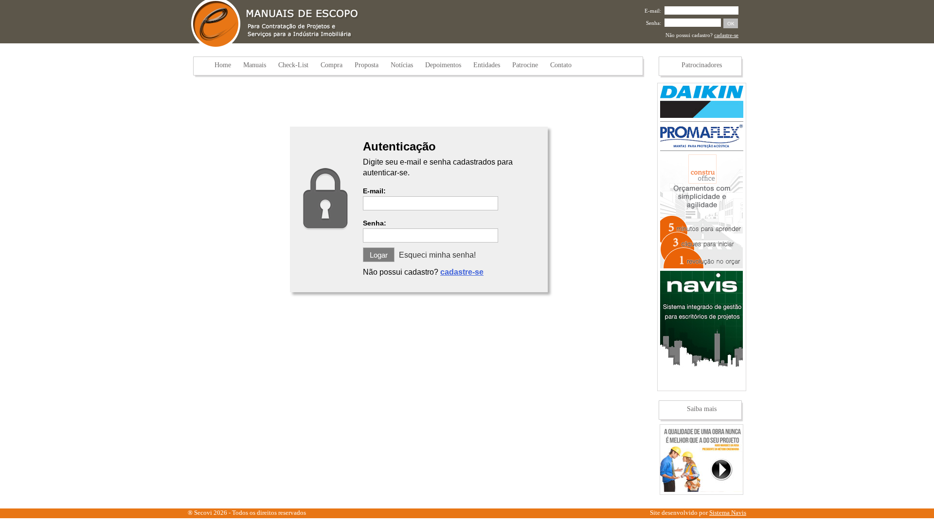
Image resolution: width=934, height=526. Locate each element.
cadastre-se (726, 35)
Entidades (486, 65)
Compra (331, 65)
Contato (561, 65)
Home (223, 65)
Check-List (293, 65)
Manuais (254, 65)
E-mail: (653, 11)
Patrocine (525, 65)
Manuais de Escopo (274, 24)
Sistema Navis (727, 512)
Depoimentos (443, 65)
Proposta (366, 65)
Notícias (402, 65)
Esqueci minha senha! (437, 255)
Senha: (653, 23)
